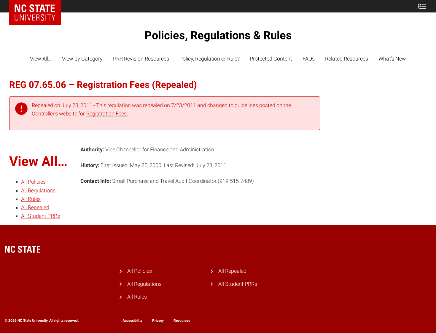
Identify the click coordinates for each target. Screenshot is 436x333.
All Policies (33, 182)
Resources (182, 320)
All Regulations (38, 190)
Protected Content (271, 59)
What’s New (392, 59)
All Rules (31, 199)
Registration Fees (106, 113)
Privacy (158, 320)
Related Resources (346, 59)
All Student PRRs (40, 216)
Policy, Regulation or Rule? (209, 59)
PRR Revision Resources (141, 59)
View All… (41, 59)
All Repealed (35, 207)
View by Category (82, 59)
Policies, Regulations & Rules (218, 35)
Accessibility (132, 320)
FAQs (309, 59)
